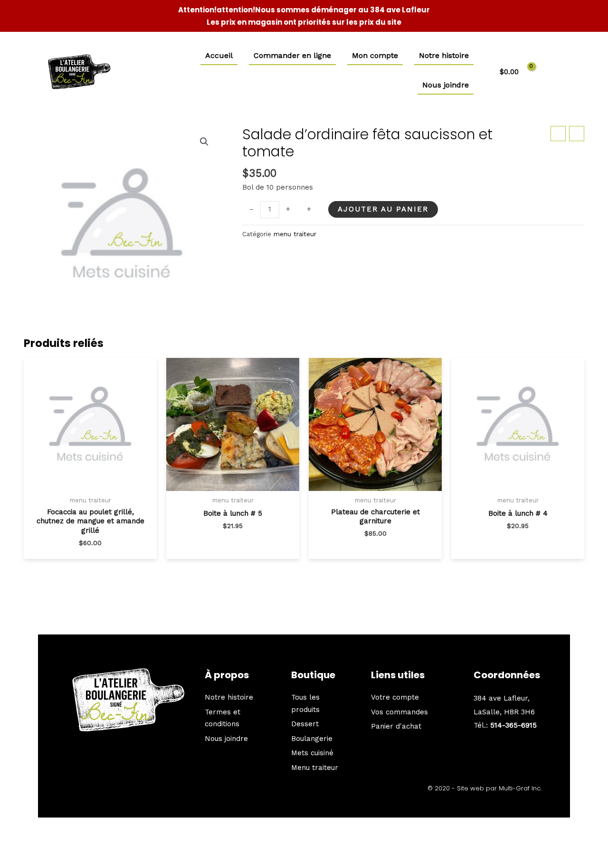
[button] (204, 141)
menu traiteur (295, 234)
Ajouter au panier (383, 209)
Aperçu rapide (90, 488)
